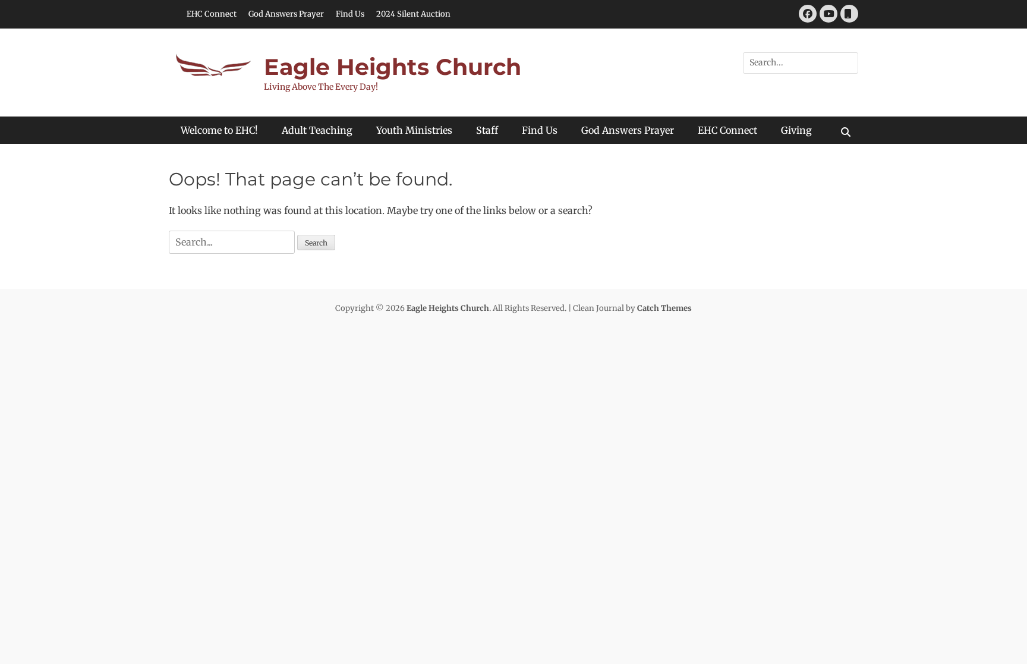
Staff (487, 130)
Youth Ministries (414, 130)
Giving (796, 130)
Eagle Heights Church (392, 67)
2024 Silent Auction (413, 14)
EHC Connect (212, 14)
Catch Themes (664, 308)
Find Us (350, 14)
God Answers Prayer (286, 14)
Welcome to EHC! (219, 130)
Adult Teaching (317, 130)
